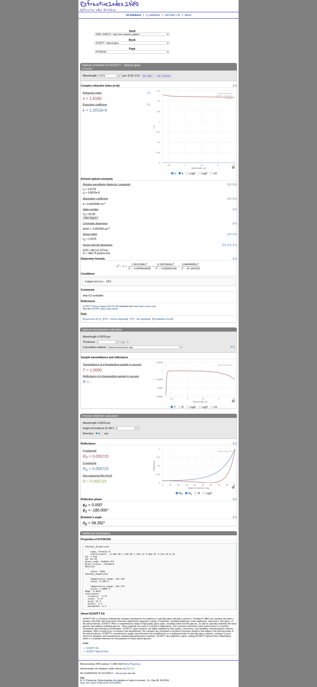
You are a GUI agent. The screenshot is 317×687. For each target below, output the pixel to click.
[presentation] (158, 266)
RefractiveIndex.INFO (109, 4)
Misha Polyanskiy (132, 664)
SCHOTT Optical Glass (97, 651)
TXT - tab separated (140, 319)
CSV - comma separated (115, 319)
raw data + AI (172, 15)
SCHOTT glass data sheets (105, 308)
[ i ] (234, 85)
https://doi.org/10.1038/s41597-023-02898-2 (101, 683)
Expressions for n (91, 319)
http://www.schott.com (144, 306)
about (188, 15)
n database (153, 15)
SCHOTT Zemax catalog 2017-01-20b (101, 306)
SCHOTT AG (92, 648)
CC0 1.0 (130, 668)
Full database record (162, 319)
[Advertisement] (212, 40)
